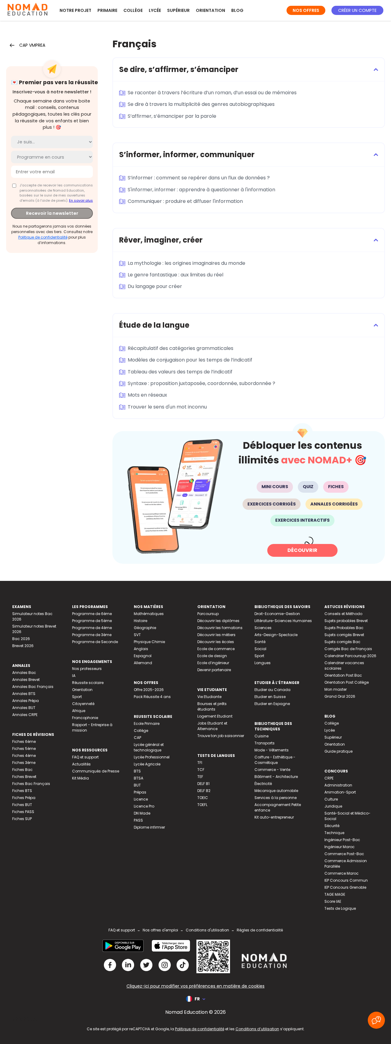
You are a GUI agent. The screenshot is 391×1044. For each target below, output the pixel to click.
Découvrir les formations (220, 627)
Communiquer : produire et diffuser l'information (185, 201)
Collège (133, 10)
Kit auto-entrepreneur (274, 817)
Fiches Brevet (24, 776)
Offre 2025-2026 (149, 689)
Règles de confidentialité (260, 930)
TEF (200, 776)
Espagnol (143, 655)
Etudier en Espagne (272, 703)
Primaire (107, 10)
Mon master (335, 689)
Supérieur (178, 10)
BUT (137, 785)
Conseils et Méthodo (343, 613)
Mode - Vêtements (271, 750)
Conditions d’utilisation (257, 1028)
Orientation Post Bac (343, 675)
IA (73, 675)
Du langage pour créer (155, 286)
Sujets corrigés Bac (342, 641)
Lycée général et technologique (149, 747)
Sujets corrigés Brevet (344, 634)
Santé (259, 641)
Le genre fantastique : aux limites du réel (175, 274)
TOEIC (202, 797)
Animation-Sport (340, 792)
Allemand (143, 662)
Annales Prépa (25, 700)
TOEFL (202, 804)
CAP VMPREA (32, 45)
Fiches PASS (23, 811)
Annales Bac (24, 672)
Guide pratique (338, 751)
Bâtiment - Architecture (276, 776)
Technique (334, 832)
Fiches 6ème (24, 741)
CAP (137, 737)
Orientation (210, 10)
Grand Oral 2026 (339, 696)
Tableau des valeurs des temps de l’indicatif (180, 371)
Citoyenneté (83, 703)
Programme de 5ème (92, 620)
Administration (338, 785)
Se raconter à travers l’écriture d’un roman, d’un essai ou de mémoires (212, 92)
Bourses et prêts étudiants (212, 706)
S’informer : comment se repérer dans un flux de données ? (199, 177)
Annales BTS (23, 693)
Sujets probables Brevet (346, 620)
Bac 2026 (21, 638)
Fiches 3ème (23, 762)
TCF (200, 769)
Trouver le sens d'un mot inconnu (167, 406)
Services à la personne (275, 797)
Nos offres (306, 10)
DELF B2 (203, 790)
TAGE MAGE (334, 894)
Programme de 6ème (92, 613)
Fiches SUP (22, 818)
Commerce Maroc (341, 873)
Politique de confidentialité (43, 237)
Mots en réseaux (147, 394)
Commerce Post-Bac (344, 853)
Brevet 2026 (23, 645)
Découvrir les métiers (216, 634)
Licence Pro (144, 806)
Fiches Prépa (23, 797)
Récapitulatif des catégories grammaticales (180, 348)
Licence (141, 799)
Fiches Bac (22, 769)
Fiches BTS (22, 790)
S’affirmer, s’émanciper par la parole (172, 116)
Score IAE (332, 901)
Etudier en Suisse (270, 696)
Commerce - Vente (272, 769)
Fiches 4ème (24, 755)
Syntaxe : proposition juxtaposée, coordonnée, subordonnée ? (201, 383)
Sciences (263, 627)
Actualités (81, 764)
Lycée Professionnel (152, 757)
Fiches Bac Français (31, 783)
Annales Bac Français (32, 686)
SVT (137, 634)
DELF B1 (203, 783)
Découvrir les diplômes (218, 620)
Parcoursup (208, 613)
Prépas (140, 792)
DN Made (142, 813)
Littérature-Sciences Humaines (283, 620)
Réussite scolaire (88, 682)
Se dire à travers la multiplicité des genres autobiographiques (201, 104)
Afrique (78, 710)
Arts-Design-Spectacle (276, 634)
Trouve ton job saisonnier (220, 735)
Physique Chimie (149, 641)
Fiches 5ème (24, 748)
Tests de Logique (340, 908)
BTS (137, 771)
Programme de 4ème (92, 627)
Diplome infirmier (149, 827)
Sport (77, 696)
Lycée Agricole (147, 764)
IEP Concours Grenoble (345, 887)
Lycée (155, 10)
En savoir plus (81, 200)
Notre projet (75, 10)
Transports (264, 743)
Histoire (140, 620)
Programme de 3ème (91, 634)
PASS (138, 820)
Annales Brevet (26, 679)
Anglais (141, 648)
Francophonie (85, 717)
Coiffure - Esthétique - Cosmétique (274, 759)
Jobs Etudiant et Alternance (212, 726)
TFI (199, 762)
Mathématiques (149, 613)
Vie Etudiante (209, 696)
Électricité (263, 783)
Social (260, 648)
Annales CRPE (25, 714)
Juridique (333, 806)
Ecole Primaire (146, 723)
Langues (262, 662)
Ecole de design (212, 655)
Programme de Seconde (95, 641)
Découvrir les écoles (215, 641)
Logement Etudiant (214, 716)
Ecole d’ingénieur (213, 662)
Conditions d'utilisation (207, 930)
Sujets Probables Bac (344, 627)
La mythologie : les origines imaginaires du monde (186, 263)
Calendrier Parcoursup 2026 (350, 655)
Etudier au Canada (272, 689)
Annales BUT (23, 707)
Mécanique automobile (276, 790)
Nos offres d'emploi (160, 930)
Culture (331, 799)
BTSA (138, 778)
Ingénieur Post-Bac (342, 839)
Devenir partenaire (214, 669)
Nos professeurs (87, 668)
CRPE (329, 778)
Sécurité (331, 825)
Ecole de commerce (216, 648)
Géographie (145, 627)
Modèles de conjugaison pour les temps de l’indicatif (190, 359)
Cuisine (261, 736)
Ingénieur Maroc (339, 846)
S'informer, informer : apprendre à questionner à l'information (201, 189)
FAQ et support (85, 757)
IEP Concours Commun (346, 880)
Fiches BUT (22, 804)
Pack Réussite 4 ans (152, 696)
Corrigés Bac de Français (348, 648)
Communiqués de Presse (95, 771)
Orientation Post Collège (346, 682)
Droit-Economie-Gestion (277, 613)
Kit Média (80, 778)
